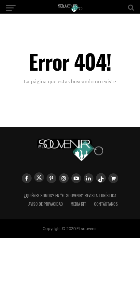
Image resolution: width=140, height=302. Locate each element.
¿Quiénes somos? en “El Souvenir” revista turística (70, 195)
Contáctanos (106, 204)
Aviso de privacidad (45, 204)
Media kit (78, 204)
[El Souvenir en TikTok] (101, 178)
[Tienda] (113, 178)
